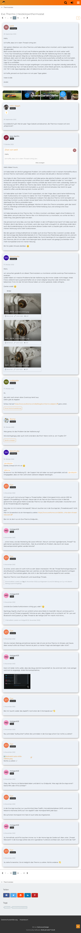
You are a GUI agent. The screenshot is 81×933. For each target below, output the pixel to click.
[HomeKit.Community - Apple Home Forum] (4, 3)
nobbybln (9, 463)
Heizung (7, 907)
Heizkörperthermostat (19, 907)
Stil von (40, 927)
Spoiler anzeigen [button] (10, 440)
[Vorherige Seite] (2, 17)
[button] (65, 3)
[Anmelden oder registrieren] (72, 3)
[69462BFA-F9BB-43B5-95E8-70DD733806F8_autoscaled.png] (17, 681)
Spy (23, 581)
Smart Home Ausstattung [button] (13, 408)
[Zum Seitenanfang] (78, 926)
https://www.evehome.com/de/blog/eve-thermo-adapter (35, 404)
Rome (8, 470)
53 (11, 18)
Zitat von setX (11, 150)
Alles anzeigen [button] (40, 162)
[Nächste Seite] (27, 17)
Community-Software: (40, 930)
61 (24, 18)
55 (18, 18)
